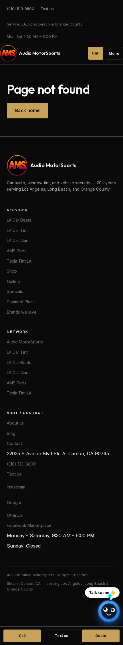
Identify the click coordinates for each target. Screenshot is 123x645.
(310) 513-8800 (20, 8)
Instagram (16, 486)
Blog (11, 433)
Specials (15, 291)
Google (14, 502)
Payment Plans (21, 301)
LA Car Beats (19, 220)
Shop (12, 271)
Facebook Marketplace (29, 525)
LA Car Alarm (19, 240)
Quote (100, 636)
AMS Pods (16, 250)
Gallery (13, 281)
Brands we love (22, 312)
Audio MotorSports (25, 341)
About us (15, 423)
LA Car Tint (17, 230)
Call (96, 53)
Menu (114, 53)
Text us (47, 8)
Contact (14, 443)
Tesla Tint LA (19, 261)
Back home (27, 110)
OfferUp (14, 515)
